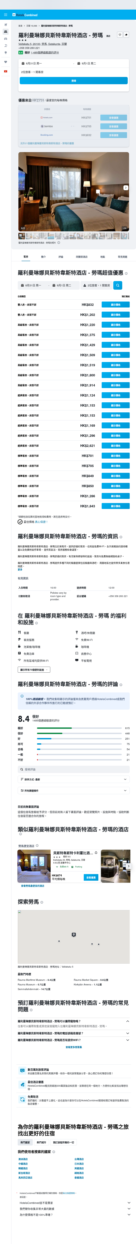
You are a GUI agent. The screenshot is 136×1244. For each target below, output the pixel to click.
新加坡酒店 (24, 1172)
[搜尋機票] (5, 24)
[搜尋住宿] (5, 31)
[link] (32, 885)
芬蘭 (28, 25)
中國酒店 (23, 1163)
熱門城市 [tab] (41, 1142)
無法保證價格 (69, 1193)
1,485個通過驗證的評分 (45, 52)
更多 (20, 569)
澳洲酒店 (23, 1159)
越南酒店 (79, 1172)
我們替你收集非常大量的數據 (37, 1209)
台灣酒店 (79, 1159)
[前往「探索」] (5, 52)
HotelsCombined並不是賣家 (36, 1203)
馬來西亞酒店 (25, 1177)
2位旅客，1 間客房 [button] (32, 72)
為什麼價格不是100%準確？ (36, 1215)
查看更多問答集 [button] (74, 1047)
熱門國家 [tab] (25, 1142)
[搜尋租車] (5, 38)
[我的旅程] (5, 62)
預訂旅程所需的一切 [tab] (63, 1142)
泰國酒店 (79, 1177)
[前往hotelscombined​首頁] (25, 14)
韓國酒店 (23, 1168)
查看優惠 (91, 877)
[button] (5, 14)
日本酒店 (79, 1163)
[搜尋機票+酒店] (5, 45)
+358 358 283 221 (29, 48)
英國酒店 (79, 1168)
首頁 (20, 25)
